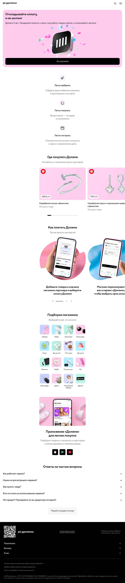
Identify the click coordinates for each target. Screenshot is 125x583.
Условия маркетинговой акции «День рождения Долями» (23, 563)
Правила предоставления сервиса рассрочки (20, 567)
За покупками (63, 61)
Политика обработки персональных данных (19, 570)
